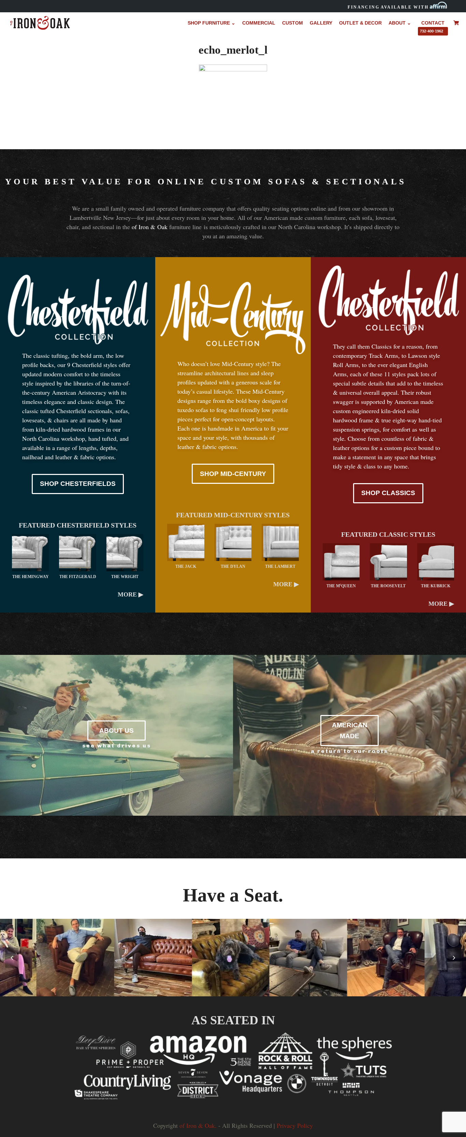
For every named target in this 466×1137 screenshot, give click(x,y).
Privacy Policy (295, 1125)
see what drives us (116, 745)
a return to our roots (349, 751)
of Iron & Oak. (198, 1125)
